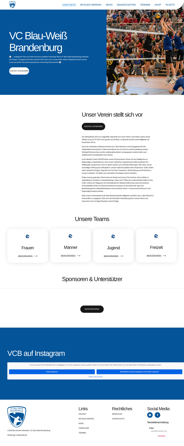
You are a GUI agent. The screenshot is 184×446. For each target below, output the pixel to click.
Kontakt (82, 414)
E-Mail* (151, 428)
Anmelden (161, 436)
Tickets (170, 4)
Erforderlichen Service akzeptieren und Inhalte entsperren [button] (139, 372)
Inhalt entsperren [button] (52, 372)
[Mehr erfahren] (35, 256)
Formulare (84, 428)
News (109, 4)
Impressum (117, 414)
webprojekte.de (21, 435)
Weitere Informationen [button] (96, 377)
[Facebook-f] (157, 415)
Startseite (69, 4)
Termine (145, 4)
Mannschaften (126, 4)
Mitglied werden (90, 4)
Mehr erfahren (25, 256)
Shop (158, 4)
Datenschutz (118, 419)
